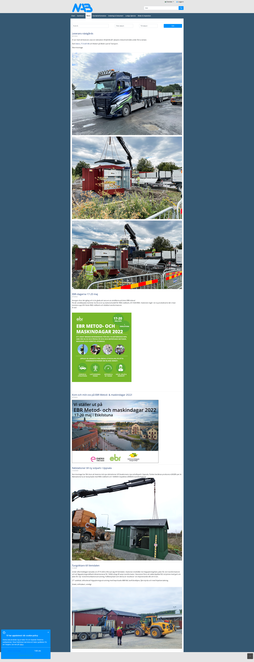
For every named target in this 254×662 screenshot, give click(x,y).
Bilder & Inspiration (144, 16)
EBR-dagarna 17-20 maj (85, 294)
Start (73, 16)
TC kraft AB (85, 44)
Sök (173, 26)
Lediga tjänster (130, 16)
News (89, 16)
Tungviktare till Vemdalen (86, 565)
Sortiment (81, 16)
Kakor (22, 644)
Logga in (181, 2)
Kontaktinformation (99, 16)
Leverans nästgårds (82, 33)
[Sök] (181, 8)
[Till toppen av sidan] (250, 656)
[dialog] (25, 645)
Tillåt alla (37, 651)
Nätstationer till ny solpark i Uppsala (92, 468)
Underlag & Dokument (115, 16)
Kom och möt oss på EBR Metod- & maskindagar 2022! (102, 394)
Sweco (78, 44)
